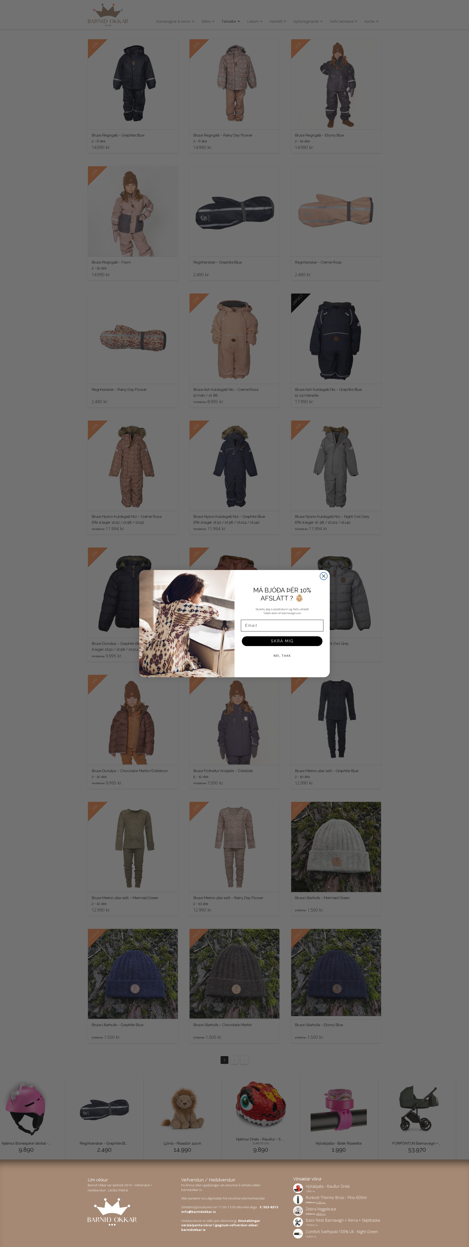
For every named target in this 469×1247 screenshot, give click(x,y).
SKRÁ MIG (282, 641)
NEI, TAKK (282, 656)
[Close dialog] (323, 576)
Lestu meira (118, 1190)
